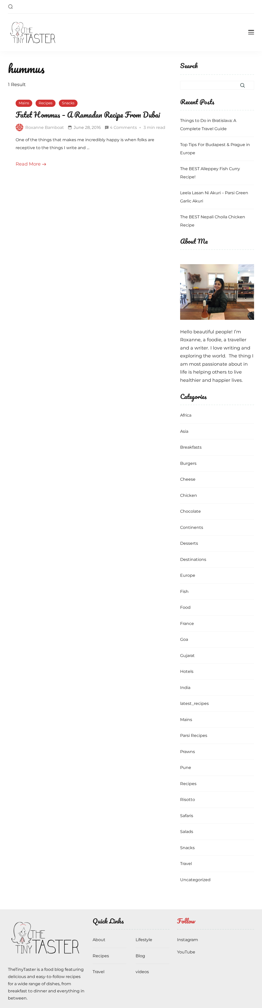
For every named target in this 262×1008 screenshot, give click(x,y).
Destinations (193, 559)
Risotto (187, 799)
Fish (184, 591)
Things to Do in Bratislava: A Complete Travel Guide (208, 124)
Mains (24, 103)
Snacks (68, 103)
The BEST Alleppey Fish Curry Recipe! (210, 172)
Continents (191, 527)
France (187, 623)
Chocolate (190, 511)
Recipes (45, 103)
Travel (186, 863)
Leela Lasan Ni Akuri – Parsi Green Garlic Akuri (214, 196)
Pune (185, 767)
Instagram (187, 939)
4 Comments (123, 128)
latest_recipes (194, 703)
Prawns (187, 751)
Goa (184, 639)
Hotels (186, 671)
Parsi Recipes (193, 735)
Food (185, 607)
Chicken (188, 495)
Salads (186, 831)
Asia (184, 431)
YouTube (186, 952)
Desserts (189, 543)
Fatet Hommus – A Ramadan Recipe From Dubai (88, 115)
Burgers (188, 463)
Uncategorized (195, 879)
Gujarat (187, 655)
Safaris (186, 815)
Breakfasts (191, 447)
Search (189, 66)
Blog (140, 955)
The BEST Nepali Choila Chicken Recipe (212, 221)
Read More (28, 164)
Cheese (187, 479)
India (185, 687)
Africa (185, 415)
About (99, 939)
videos (142, 971)
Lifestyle (144, 939)
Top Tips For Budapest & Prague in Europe (215, 148)
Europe (187, 575)
